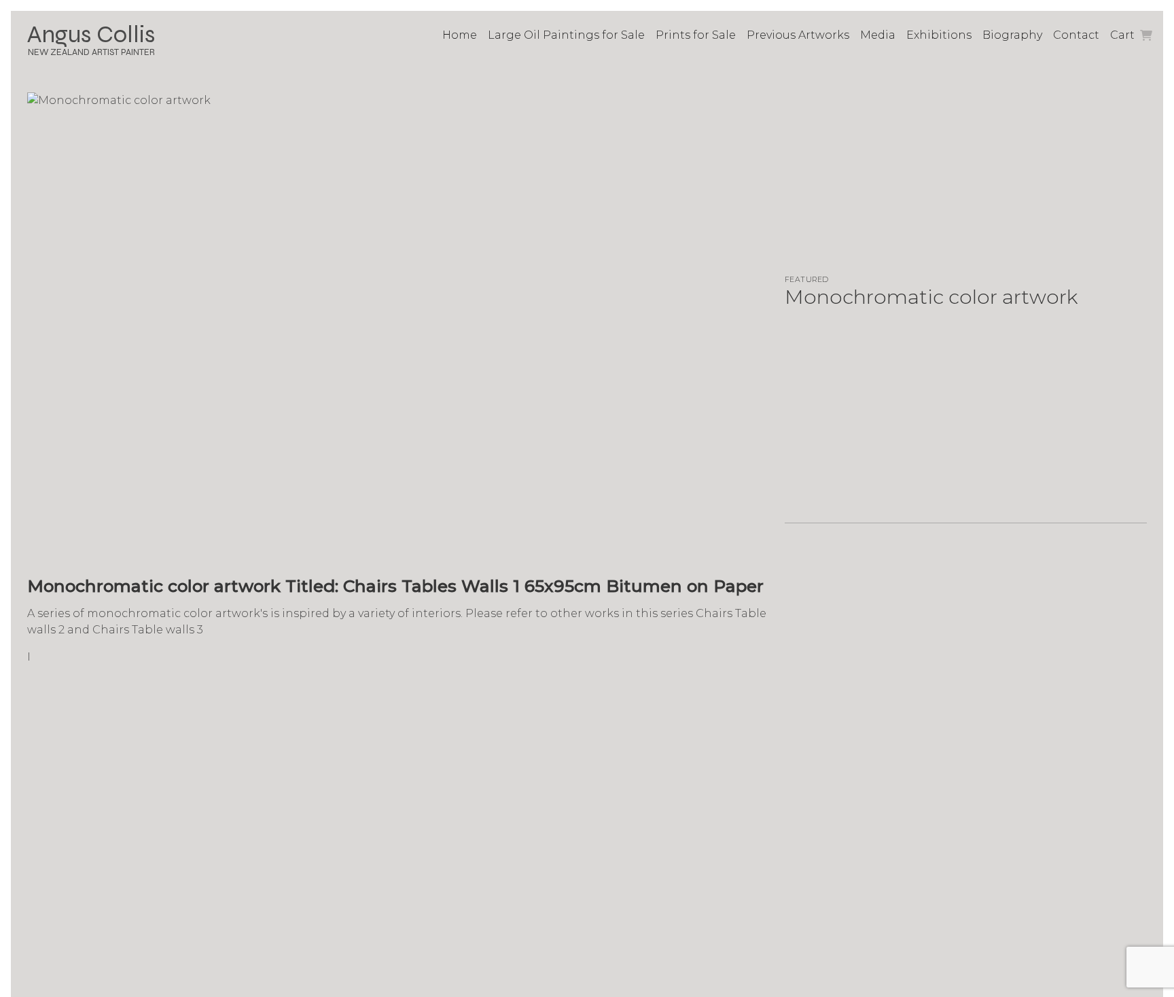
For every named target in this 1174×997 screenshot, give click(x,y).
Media (877, 35)
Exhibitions (939, 35)
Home (459, 35)
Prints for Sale (696, 35)
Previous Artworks (798, 35)
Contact (1076, 35)
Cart (1123, 35)
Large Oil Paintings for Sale (566, 35)
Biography (1012, 35)
